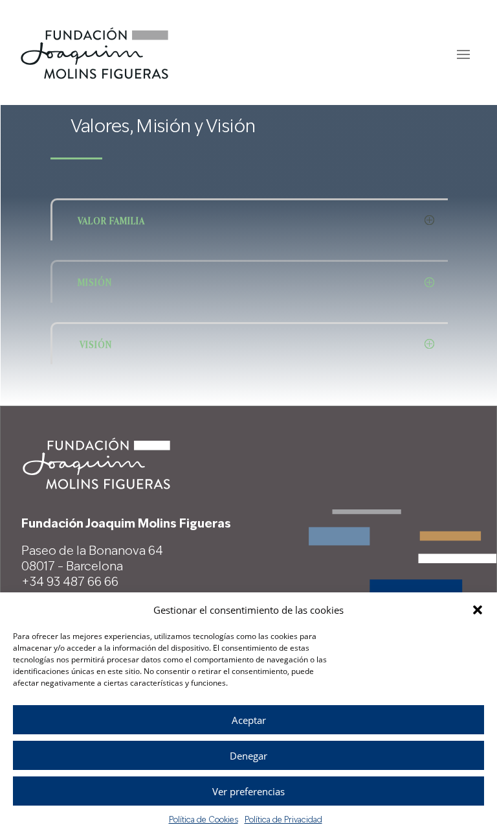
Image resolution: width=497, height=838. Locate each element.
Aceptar (249, 720)
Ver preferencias (248, 791)
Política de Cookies (203, 820)
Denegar (248, 755)
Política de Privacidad (283, 820)
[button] (477, 609)
